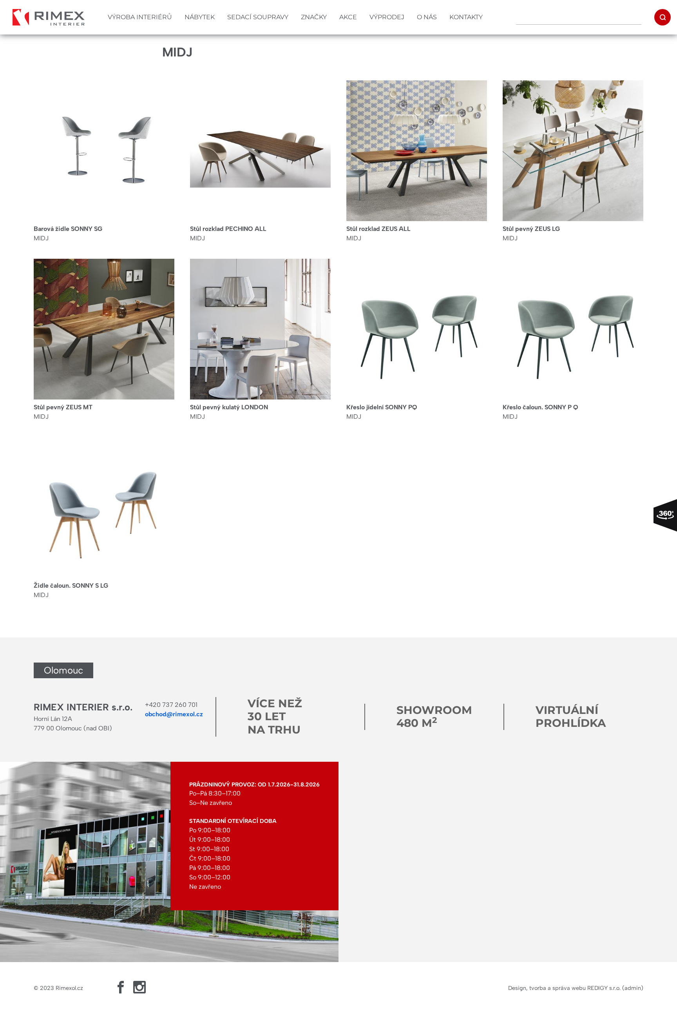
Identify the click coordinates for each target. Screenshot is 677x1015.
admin (633, 987)
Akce (348, 17)
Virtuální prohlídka (571, 716)
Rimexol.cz (69, 987)
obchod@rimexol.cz (174, 714)
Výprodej (386, 17)
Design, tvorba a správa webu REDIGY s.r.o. (564, 987)
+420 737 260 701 (171, 704)
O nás (427, 17)
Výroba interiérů (140, 17)
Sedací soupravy (257, 17)
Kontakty (466, 17)
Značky (314, 17)
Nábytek (200, 17)
